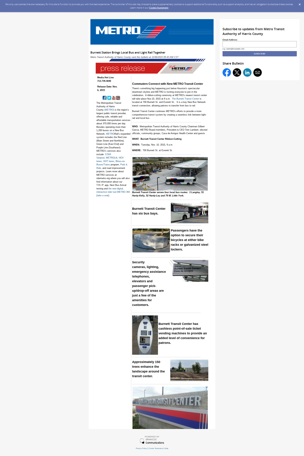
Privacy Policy (141, 448)
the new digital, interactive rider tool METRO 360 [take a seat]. (113, 192)
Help (166, 448)
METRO (110, 134)
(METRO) (109, 109)
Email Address (230, 40)
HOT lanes (108, 161)
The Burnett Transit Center (185, 98)
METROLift (111, 157)
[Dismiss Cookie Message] (299, 3)
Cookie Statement (158, 7)
